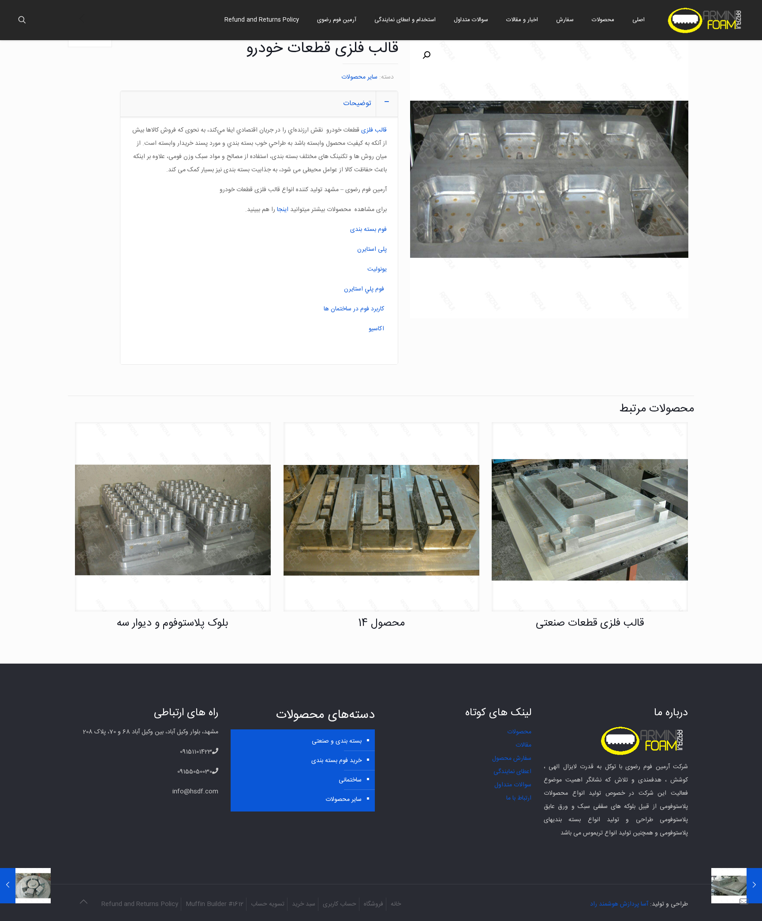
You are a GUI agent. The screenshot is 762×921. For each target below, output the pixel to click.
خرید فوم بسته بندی (336, 760)
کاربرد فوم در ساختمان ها (354, 309)
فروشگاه (373, 904)
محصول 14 (381, 623)
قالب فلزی (374, 130)
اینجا (282, 209)
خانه (396, 904)
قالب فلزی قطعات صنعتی (590, 623)
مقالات (523, 745)
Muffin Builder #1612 (214, 904)
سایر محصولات (359, 77)
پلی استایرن (372, 249)
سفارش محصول (511, 758)
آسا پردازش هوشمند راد (619, 904)
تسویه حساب (267, 904)
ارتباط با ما (518, 798)
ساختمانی (350, 780)
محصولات (519, 732)
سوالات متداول (512, 785)
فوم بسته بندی (368, 229)
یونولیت (377, 269)
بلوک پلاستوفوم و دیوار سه (172, 623)
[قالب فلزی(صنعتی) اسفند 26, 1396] (25, 885)
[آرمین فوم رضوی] (706, 20)
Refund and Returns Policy (139, 904)
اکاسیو (376, 329)
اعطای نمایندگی (512, 771)
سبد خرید (303, 904)
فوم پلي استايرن (364, 289)
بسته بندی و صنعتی (337, 741)
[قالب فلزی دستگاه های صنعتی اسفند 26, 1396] (736, 885)
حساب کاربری (339, 904)
